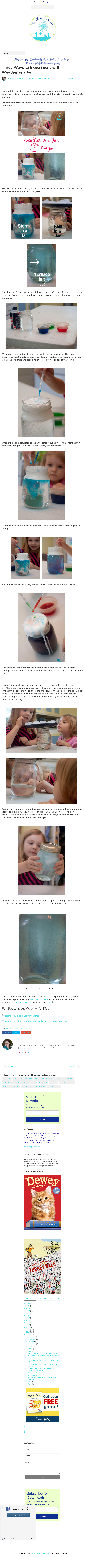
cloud (49, 1002)
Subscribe (42, 1120)
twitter (17, 1032)
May (29, 1382)
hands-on (40, 1086)
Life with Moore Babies (40, 1554)
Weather (47, 78)
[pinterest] (34, 2)
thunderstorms (19, 1002)
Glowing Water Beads (35, 1371)
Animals (6, 1079)
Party (62, 1083)
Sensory (15, 1086)
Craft (57, 1079)
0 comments (72, 78)
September (32, 1344)
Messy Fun (39, 78)
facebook (8, 1032)
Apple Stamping (33, 1375)
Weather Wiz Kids (39, 999)
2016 (28, 1325)
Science (6, 1086)
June (30, 1351)
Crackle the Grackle (35, 1373)
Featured (55, 1299)
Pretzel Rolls (32, 1358)
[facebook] (39, 2)
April (30, 1384)
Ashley (12, 78)
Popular (42, 1299)
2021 (28, 1313)
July (29, 1349)
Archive (30, 1299)
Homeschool (20, 1083)
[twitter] (47, 2)
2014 (28, 1330)
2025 (28, 1304)
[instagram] (43, 2)
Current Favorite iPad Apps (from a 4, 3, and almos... (43, 1365)
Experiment (31, 78)
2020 (28, 1315)
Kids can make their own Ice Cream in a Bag (43, 1353)
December (32, 1337)
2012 (28, 1334)
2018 (28, 1320)
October (31, 1342)
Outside (53, 1083)
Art (14, 1079)
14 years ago (20, 78)
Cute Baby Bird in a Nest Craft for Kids (41, 1368)
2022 (28, 1311)
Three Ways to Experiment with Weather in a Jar (44, 1361)
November (32, 1339)
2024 (28, 1306)
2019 (28, 1318)
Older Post (72, 1066)
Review (71, 1083)
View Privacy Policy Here (32, 1147)
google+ (27, 1032)
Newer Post (11, 1066)
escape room (28, 1086)
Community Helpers (43, 1079)
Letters (32, 1083)
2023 (28, 1308)
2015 (28, 1327)
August (31, 1346)
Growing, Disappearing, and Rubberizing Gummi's (42, 1378)
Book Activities (25, 1079)
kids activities (54, 1086)
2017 (28, 1323)
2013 (28, 1332)
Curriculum (67, 1079)
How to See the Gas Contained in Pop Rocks (43, 1356)
